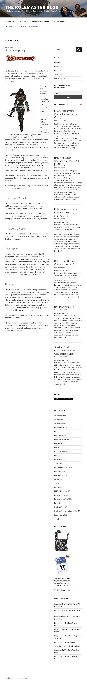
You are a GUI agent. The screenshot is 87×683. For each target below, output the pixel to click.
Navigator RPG (59, 475)
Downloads (22, 21)
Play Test (57, 487)
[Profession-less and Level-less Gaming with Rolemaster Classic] (62, 550)
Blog (56, 431)
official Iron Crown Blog (62, 578)
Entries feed (58, 70)
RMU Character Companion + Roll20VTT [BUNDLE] (67, 161)
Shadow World (59, 21)
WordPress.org (59, 78)
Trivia (22, 27)
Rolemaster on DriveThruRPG (61, 105)
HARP (56, 455)
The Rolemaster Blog (32, 7)
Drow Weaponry (15, 50)
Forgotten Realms (60, 451)
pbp (55, 483)
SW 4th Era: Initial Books (68, 642)
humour (57, 463)
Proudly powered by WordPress (15, 678)
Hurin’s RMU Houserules (41, 21)
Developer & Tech (60, 439)
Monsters (8, 21)
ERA (55, 447)
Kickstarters (58, 471)
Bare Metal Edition (60, 427)
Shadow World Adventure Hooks (65, 511)
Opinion (57, 479)
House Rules (58, 459)
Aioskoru (57, 419)
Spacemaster (59, 515)
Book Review (59, 435)
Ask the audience (60, 424)
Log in (56, 66)
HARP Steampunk (64, 307)
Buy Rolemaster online (62, 581)
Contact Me (33, 27)
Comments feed (60, 74)
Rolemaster (9, 27)
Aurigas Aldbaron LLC (61, 583)
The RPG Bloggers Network (64, 590)
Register (57, 63)
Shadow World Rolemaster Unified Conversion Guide (64, 350)
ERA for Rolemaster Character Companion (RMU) (66, 114)
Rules (56, 503)
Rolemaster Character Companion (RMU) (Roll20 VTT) (66, 212)
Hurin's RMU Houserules (62, 467)
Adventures (58, 416)
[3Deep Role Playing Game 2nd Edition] (62, 573)
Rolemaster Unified (61, 499)
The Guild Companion (61, 585)
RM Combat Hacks (60, 491)
